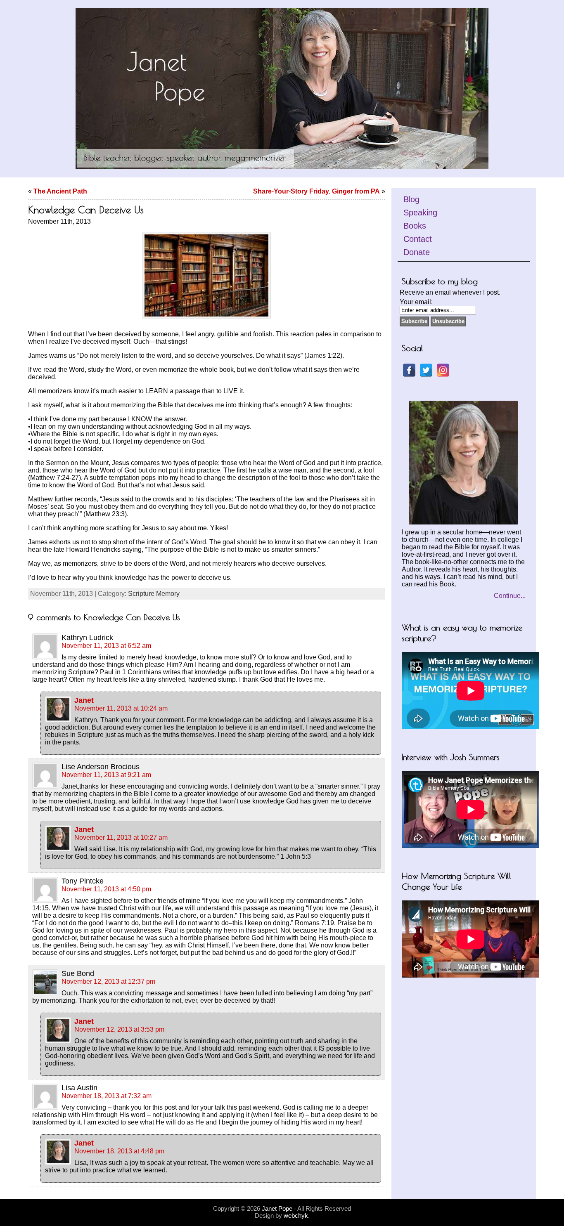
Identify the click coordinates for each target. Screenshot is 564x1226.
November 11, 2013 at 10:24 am (121, 708)
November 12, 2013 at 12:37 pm (108, 981)
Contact (417, 238)
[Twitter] (426, 370)
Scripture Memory (154, 593)
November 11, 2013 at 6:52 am (106, 645)
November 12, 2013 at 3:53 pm (119, 1029)
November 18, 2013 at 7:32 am (107, 1095)
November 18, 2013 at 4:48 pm (119, 1151)
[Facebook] (409, 370)
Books (414, 225)
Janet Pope (277, 1208)
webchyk (296, 1215)
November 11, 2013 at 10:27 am (121, 837)
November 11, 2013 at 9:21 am (106, 774)
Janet (84, 700)
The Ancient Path (60, 191)
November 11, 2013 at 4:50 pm (106, 889)
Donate (416, 252)
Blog (411, 199)
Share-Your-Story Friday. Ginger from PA (316, 191)
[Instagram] (443, 370)
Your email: (416, 301)
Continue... (510, 595)
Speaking (420, 212)
